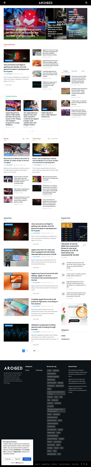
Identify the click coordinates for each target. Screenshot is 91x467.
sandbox (61, 439)
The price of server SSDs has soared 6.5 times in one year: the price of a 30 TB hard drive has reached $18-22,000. (78, 79)
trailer (49, 451)
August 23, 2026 (53, 39)
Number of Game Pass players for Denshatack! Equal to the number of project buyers (23, 32)
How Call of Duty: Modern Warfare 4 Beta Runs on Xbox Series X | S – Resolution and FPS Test (55, 30)
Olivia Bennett (11, 39)
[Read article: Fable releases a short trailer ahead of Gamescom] (49, 105)
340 (34, 351)
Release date (51, 432)
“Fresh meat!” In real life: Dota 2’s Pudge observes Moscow (79, 102)
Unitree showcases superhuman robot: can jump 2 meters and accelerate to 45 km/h (76, 294)
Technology (10, 26)
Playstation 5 (51, 426)
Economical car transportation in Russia (56, 393)
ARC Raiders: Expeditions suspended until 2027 (21, 189)
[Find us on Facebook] (81, 464)
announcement (51, 373)
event (56, 397)
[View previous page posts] (29, 131)
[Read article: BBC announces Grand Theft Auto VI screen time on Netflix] (36, 179)
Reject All (17, 459)
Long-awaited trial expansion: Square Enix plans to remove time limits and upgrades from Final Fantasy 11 (50, 203)
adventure (55, 370)
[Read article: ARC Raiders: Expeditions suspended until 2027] (8, 191)
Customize (8, 459)
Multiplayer (57, 414)
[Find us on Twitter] (84, 464)
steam (58, 445)
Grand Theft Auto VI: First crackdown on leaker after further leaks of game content (22, 199)
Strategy (50, 448)
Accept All (27, 459)
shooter (50, 442)
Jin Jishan (50, 406)
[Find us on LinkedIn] (86, 464)
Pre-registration (52, 429)
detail (49, 389)
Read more (9, 85)
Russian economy (52, 439)
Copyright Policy (46, 464)
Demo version (59, 386)
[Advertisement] (74, 54)
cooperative (51, 386)
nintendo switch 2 (52, 417)
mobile (49, 414)
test (62, 448)
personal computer (53, 423)
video (54, 451)
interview (50, 403)
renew (58, 432)
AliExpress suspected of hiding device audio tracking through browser (50, 84)
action (49, 370)
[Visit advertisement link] (74, 314)
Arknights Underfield (53, 376)
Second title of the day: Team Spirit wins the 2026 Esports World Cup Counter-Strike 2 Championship (21, 180)
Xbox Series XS (52, 454)
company (60, 383)
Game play (55, 400)
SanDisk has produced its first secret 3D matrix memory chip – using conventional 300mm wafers (79, 92)
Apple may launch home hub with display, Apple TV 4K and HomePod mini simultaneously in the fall (50, 63)
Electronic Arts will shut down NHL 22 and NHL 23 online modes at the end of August (16, 161)
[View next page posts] (32, 131)
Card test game (52, 383)
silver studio (51, 445)
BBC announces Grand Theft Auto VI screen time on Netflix (50, 178)
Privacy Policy (75, 464)
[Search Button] (86, 2)
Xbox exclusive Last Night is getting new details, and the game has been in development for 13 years (16, 68)
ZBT (59, 454)
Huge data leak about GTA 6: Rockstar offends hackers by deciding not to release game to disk (78, 112)
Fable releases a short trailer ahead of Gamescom (49, 115)
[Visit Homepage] (45, 2)
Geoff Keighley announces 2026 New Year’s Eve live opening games (77, 17)
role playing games (53, 435)
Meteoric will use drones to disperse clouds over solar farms (75, 33)
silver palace (57, 442)
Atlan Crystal (51, 379)
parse (59, 420)
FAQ (61, 397)
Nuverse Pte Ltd (52, 420)
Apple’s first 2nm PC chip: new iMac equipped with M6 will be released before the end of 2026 (50, 52)
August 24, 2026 (21, 39)
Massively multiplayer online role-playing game (55, 410)
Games (71, 12)
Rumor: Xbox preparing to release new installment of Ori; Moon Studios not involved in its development (45, 161)
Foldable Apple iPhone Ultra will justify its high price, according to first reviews (50, 73)
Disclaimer (54, 464)
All (23, 138)
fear (49, 400)
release (60, 429)
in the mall (58, 403)
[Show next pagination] (38, 350)
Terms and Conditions (64, 464)
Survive (56, 448)
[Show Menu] (4, 2)
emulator (50, 397)
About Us (37, 464)
